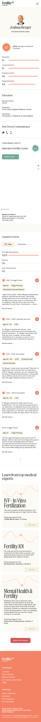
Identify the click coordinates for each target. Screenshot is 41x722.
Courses (5, 672)
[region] (20, 187)
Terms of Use (7, 708)
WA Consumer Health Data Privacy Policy (16, 710)
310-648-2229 (7, 220)
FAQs (4, 683)
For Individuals (8, 702)
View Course (31, 525)
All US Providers (8, 712)
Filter (10, 244)
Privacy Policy (18, 708)
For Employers (8, 699)
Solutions (6, 696)
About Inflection (9, 693)
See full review (7, 309)
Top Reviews (21, 244)
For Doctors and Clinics (12, 680)
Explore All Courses (20, 640)
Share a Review (8, 677)
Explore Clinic (10, 157)
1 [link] (20, 459)
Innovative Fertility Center (20, 31)
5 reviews (16, 48)
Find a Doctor (8, 674)
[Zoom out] (38, 168)
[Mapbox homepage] (5, 209)
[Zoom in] (38, 165)
